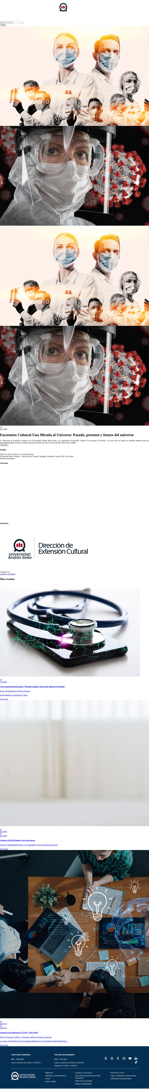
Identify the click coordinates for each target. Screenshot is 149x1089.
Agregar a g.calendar (7, 574)
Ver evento (4, 699)
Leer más (4, 445)
